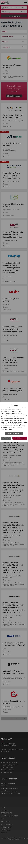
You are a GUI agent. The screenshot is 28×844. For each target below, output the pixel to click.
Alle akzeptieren (19, 438)
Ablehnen (6, 438)
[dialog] (14, 422)
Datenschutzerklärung (6, 429)
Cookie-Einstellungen (14, 433)
